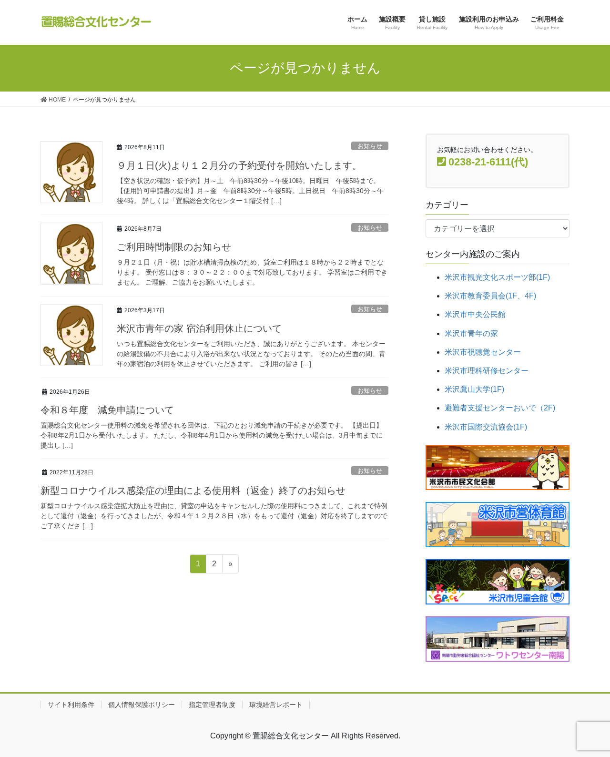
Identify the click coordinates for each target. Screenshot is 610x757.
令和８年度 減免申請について (107, 410)
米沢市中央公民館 (475, 314)
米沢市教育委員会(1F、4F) (490, 296)
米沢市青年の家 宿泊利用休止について (199, 328)
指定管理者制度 (212, 704)
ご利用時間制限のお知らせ (174, 247)
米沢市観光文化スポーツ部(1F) (497, 277)
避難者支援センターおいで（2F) (500, 408)
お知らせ (369, 146)
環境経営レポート (276, 704)
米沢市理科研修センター (487, 371)
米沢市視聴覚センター (483, 352)
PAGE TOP (586, 725)
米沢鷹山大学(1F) (474, 389)
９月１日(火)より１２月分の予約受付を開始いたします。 (239, 165)
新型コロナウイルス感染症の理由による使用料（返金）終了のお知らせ (193, 490)
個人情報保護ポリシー (141, 704)
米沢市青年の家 (471, 333)
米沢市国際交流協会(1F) (486, 427)
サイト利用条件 (71, 704)
